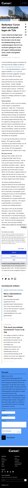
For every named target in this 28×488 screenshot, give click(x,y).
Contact (16, 466)
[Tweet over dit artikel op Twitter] (25, 27)
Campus (3, 461)
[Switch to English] (19, 20)
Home (16, 458)
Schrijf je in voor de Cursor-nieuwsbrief (9, 477)
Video (3, 464)
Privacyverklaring (18, 462)
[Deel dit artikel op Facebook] (25, 24)
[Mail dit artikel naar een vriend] (25, 32)
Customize (13, 256)
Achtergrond (4, 459)
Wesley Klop (17, 57)
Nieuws (3, 458)
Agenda (3, 466)
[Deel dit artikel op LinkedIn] (25, 29)
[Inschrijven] (25, 480)
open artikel (10, 318)
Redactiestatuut (18, 464)
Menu (25, 3)
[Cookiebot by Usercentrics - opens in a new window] (21, 227)
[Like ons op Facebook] (5, 471)
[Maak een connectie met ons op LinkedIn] (11, 471)
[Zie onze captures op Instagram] (3, 471)
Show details (21, 248)
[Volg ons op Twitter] (8, 471)
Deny (14, 259)
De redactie (17, 459)
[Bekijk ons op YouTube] (13, 471)
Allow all (14, 252)
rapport (14, 71)
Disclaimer (17, 461)
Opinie (3, 462)
